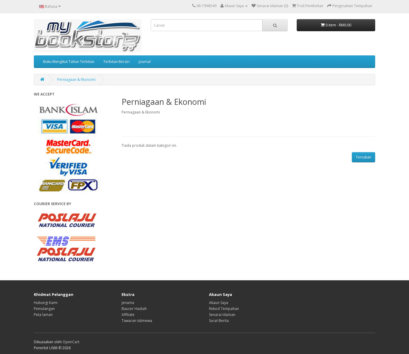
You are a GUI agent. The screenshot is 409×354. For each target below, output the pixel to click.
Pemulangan (44, 308)
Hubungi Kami (45, 302)
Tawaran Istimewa (137, 320)
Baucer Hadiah (134, 308)
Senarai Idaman (222, 314)
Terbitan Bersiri (116, 61)
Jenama (128, 302)
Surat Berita (219, 320)
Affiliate (128, 314)
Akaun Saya (218, 302)
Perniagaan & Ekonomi (76, 79)
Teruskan (363, 157)
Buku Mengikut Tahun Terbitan (68, 61)
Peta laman (43, 314)
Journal (145, 61)
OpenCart (71, 341)
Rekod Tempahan (224, 308)
